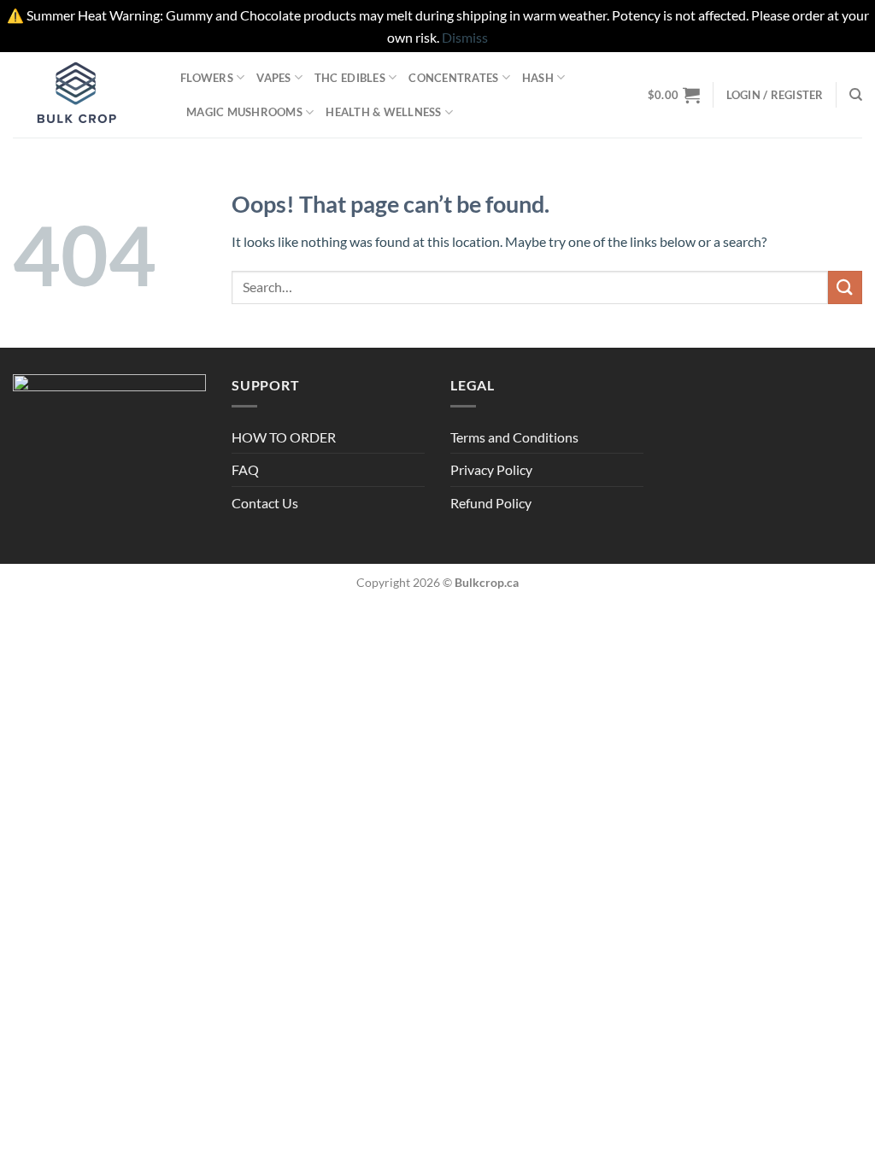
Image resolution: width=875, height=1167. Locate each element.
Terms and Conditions (514, 437)
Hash (538, 78)
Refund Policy (490, 503)
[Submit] (845, 287)
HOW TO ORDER (284, 437)
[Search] (855, 95)
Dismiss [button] (465, 37)
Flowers (206, 78)
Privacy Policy (491, 469)
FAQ (245, 469)
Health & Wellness (383, 112)
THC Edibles (349, 78)
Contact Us (265, 503)
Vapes (273, 78)
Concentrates (453, 78)
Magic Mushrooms (244, 112)
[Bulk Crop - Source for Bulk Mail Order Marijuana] (84, 95)
